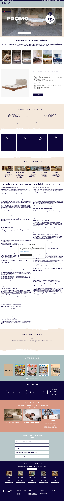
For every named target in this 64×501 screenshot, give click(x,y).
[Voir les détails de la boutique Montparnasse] (20, 473)
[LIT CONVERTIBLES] (37, 63)
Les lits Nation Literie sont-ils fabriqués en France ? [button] (25, 448)
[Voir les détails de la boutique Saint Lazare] (32, 473)
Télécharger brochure (43, 493)
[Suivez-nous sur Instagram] (53, 491)
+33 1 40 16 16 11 (32, 176)
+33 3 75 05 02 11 (55, 480)
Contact (30, 490)
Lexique (18, 494)
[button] (43, 244)
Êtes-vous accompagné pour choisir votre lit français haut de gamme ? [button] (28, 456)
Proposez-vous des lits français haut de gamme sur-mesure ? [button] (27, 452)
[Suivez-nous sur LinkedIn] (54, 490)
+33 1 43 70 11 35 (7, 176)
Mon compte (42, 490)
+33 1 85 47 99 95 (43, 480)
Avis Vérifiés (11, 0)
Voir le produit (38, 94)
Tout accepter (26, 254)
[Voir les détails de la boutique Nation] (9, 473)
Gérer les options (38, 254)
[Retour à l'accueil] (7, 491)
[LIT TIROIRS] (26, 63)
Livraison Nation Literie (32, 494)
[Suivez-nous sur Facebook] (51, 491)
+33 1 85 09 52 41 (9, 480)
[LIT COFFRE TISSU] (16, 63)
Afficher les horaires (9, 482)
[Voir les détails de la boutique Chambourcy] (43, 473)
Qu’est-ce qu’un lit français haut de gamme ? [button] (24, 441)
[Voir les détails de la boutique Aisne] (55, 473)
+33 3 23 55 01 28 (56, 176)
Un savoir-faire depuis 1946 (21, 490)
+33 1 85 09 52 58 (32, 480)
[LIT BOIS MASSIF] (47, 63)
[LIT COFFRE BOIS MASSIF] (6, 63)
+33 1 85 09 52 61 (20, 480)
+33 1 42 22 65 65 (19, 177)
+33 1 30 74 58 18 (44, 176)
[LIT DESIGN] (57, 63)
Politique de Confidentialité (31, 256)
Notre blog (19, 493)
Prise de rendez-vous (32, 493)
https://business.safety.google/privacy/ (24, 251)
